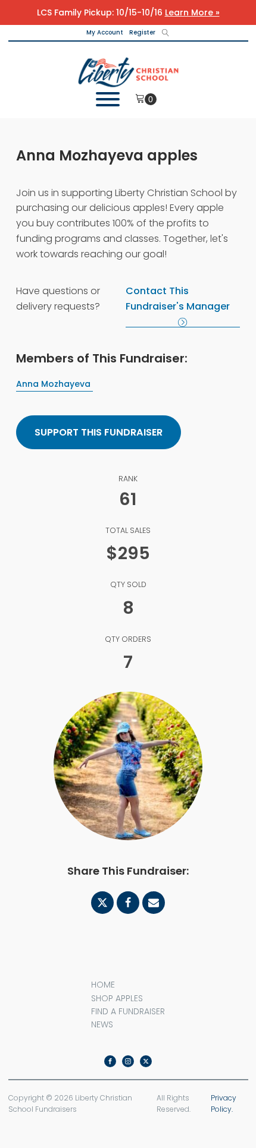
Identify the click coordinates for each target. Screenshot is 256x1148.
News (102, 1024)
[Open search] (165, 33)
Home (103, 985)
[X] (102, 902)
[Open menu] (114, 99)
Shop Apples (117, 998)
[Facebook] (128, 902)
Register (142, 32)
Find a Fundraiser (128, 1011)
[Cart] (146, 99)
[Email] (153, 902)
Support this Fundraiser (99, 432)
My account (104, 32)
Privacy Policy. (223, 1103)
